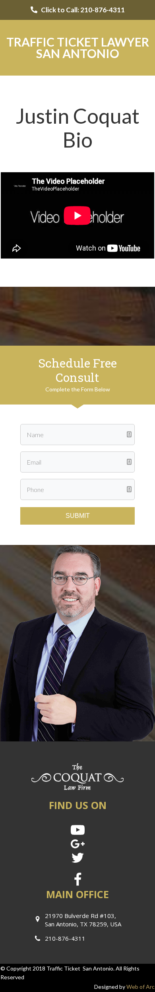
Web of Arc (140, 986)
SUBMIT (78, 515)
